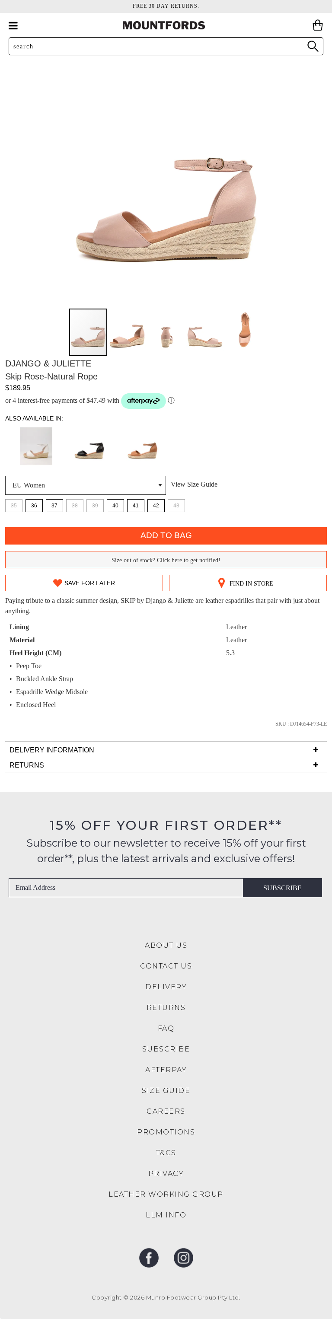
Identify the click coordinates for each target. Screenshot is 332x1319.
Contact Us (166, 966)
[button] (127, 332)
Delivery (166, 987)
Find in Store (251, 583)
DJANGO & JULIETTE (48, 363)
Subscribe (282, 888)
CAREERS (166, 1111)
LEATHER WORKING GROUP (166, 1194)
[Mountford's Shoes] (166, 25)
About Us (166, 945)
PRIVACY (166, 1173)
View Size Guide (194, 484)
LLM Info (166, 1215)
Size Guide (166, 1090)
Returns (166, 1008)
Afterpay (166, 1070)
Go (312, 46)
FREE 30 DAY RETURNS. (166, 6)
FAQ (166, 1028)
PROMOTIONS (166, 1132)
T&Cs (166, 1153)
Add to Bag (166, 535)
